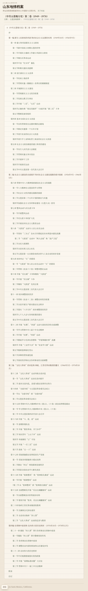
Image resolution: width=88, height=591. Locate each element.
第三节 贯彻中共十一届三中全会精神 (27, 566)
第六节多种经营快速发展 (23, 355)
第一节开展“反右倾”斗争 (24, 279)
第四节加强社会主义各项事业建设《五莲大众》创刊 (34, 203)
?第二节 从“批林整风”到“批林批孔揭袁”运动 (32, 485)
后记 (10, 576)
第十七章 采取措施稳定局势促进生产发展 (27, 454)
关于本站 (41, 10)
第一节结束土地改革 (21, 78)
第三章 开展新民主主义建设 (22, 88)
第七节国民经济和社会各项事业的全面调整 (30, 360)
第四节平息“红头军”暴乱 (24, 63)
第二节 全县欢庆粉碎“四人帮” (26, 515)
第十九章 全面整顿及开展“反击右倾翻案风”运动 (31, 490)
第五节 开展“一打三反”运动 (25, 444)
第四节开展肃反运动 (21, 164)
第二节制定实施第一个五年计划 (25, 129)
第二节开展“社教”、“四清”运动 (26, 335)
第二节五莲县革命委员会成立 (24, 399)
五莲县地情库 (15, 19)
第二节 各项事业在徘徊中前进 (25, 540)
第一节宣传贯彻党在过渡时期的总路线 (28, 124)
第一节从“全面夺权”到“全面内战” (28, 393)
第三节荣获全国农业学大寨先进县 (26, 469)
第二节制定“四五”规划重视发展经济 (28, 464)
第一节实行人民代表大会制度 (24, 149)
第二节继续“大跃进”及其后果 (25, 284)
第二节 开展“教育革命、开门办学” (27, 429)
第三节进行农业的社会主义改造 (25, 134)
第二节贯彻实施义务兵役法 (24, 154)
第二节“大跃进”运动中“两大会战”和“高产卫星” (37, 238)
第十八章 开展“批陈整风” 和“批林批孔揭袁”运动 (32, 475)
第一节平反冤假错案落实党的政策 (26, 556)
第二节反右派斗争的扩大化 (24, 218)
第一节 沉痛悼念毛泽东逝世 (24, 510)
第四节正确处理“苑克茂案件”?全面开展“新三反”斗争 (36, 108)
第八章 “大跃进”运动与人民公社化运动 (27, 228)
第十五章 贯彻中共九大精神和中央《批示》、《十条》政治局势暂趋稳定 (41, 404)
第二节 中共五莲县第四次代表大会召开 (28, 414)
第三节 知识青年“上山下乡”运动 (27, 434)
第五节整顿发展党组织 (22, 114)
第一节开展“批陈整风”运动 (24, 480)
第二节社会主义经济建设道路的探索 (27, 193)
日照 (6, 19)
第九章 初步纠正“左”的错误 (23, 258)
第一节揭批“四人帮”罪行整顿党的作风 (29, 535)
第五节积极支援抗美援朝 (23, 68)
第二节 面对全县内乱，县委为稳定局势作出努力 (32, 383)
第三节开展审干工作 (21, 159)
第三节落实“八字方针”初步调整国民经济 (30, 309)
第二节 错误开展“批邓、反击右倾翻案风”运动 (32, 500)
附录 (10, 571)
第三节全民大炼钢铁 (21, 243)
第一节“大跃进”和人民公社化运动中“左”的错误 (34, 264)
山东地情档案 (13, 6)
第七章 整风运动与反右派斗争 (23, 208)
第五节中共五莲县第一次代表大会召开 (28, 169)
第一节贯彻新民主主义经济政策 (25, 93)
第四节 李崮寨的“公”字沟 (24, 439)
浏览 (4, 587)
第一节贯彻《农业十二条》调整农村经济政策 (31, 299)
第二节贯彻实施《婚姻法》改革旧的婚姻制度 (31, 83)
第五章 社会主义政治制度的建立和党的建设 (28, 144)
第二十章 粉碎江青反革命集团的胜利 (25, 505)
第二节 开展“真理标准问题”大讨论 (27, 561)
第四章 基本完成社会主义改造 (23, 119)
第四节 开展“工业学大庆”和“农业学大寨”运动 (33, 345)
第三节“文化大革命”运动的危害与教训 (29, 520)
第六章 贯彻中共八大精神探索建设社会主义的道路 (31, 183)
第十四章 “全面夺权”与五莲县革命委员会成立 (30, 388)
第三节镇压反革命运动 (22, 58)
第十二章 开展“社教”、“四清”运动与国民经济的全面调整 (35, 324)
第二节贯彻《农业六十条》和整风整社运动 (30, 269)
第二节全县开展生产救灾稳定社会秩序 (28, 304)
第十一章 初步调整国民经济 (22, 294)
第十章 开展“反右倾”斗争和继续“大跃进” (29, 274)
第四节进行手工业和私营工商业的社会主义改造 (32, 139)
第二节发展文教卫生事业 (23, 98)
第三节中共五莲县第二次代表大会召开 (28, 289)
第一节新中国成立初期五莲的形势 (26, 48)
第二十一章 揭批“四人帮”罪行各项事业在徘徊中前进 (33, 530)
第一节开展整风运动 (21, 213)
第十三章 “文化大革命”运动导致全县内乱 (28, 373)
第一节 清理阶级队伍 (21, 424)
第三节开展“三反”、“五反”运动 (26, 103)
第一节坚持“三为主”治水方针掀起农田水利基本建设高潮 (36, 233)
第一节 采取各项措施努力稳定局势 (27, 459)
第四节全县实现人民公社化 (24, 248)
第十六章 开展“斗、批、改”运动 (25, 419)
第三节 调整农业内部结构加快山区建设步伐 (30, 546)
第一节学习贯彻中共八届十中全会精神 (28, 330)
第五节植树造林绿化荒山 (23, 350)
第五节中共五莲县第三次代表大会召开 (28, 319)
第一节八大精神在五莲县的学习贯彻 (27, 188)
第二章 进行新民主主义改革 (22, 73)
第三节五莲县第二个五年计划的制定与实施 (30, 198)
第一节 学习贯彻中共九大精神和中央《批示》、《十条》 (35, 409)
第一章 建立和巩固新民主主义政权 (25, 42)
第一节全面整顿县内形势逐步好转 (26, 495)
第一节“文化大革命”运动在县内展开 (28, 378)
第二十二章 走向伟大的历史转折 (24, 551)
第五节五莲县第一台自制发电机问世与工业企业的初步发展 (36, 253)
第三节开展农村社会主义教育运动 (26, 223)
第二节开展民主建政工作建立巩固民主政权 (30, 53)
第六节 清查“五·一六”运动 (24, 449)
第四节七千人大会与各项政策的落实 (27, 314)
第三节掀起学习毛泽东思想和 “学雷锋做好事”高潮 (34, 340)
